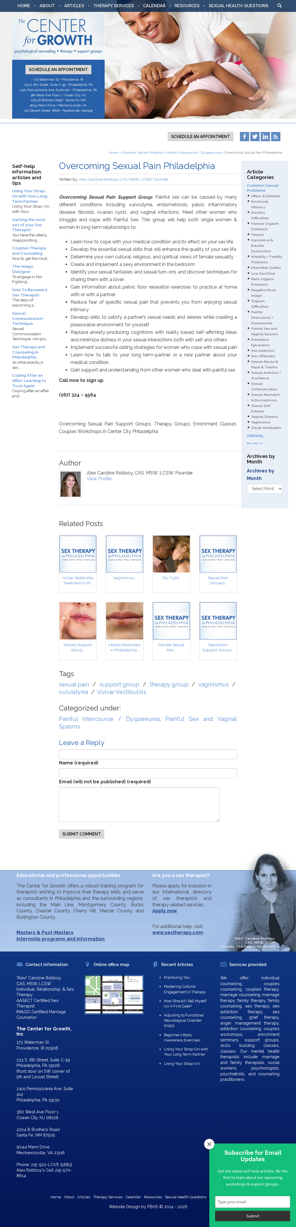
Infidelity (255, 435)
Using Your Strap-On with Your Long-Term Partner (30, 196)
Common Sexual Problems (142, 153)
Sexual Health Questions (238, 5)
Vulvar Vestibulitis (121, 691)
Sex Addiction (263, 351)
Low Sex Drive (263, 273)
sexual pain (74, 684)
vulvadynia (73, 691)
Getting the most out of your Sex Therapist (28, 224)
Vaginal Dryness (264, 417)
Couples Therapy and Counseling (29, 250)
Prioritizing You (177, 977)
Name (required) (78, 763)
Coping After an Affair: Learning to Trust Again (29, 380)
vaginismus (213, 684)
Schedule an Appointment (58, 69)
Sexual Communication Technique (27, 318)
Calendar (154, 5)
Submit (252, 1216)
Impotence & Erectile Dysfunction (262, 245)
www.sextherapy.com (177, 932)
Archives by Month (260, 474)
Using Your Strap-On (182, 1063)
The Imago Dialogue (22, 269)
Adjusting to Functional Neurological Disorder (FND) (184, 1020)
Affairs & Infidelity (265, 196)
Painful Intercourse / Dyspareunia (194, 153)
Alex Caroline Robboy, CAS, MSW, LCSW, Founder (124, 179)
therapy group (169, 684)
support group (119, 684)
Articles (74, 5)
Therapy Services (113, 5)
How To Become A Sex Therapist (29, 292)
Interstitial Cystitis (266, 268)
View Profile (99, 478)
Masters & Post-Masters (44, 932)
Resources (187, 5)
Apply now (164, 911)
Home (24, 5)
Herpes (257, 235)
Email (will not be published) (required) (105, 781)
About (47, 5)
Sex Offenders (263, 356)
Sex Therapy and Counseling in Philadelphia (28, 352)
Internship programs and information (60, 939)
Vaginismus (261, 422)
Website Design (124, 1206)
